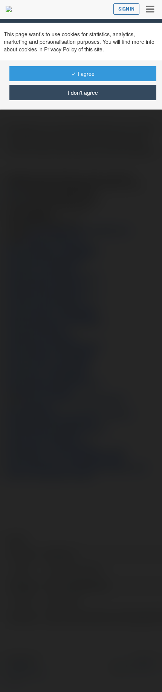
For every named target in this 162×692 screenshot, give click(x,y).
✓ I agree (83, 73)
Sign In (126, 9)
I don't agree (83, 92)
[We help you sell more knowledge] (9, 9)
